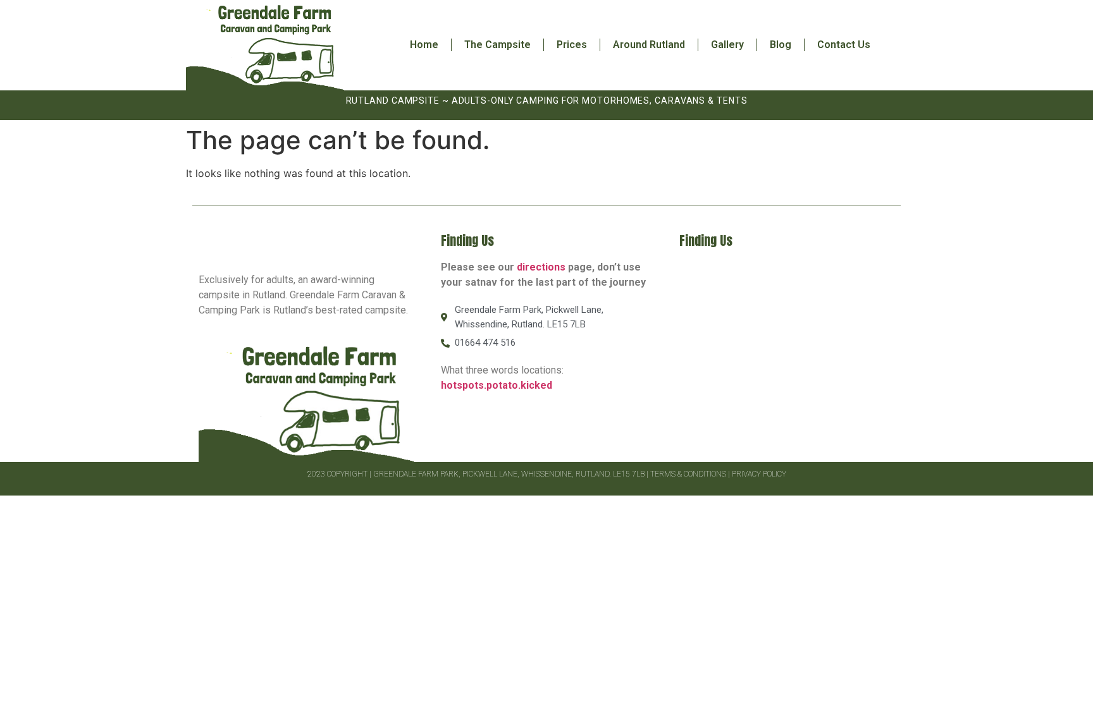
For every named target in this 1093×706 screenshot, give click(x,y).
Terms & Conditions (688, 474)
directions (541, 267)
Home (424, 45)
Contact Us (843, 45)
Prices (572, 45)
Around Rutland (649, 45)
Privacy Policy (759, 474)
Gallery (727, 45)
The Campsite (497, 45)
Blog (780, 45)
